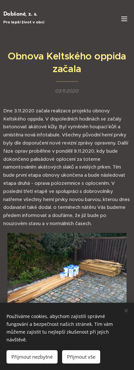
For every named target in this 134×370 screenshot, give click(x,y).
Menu (124, 18)
